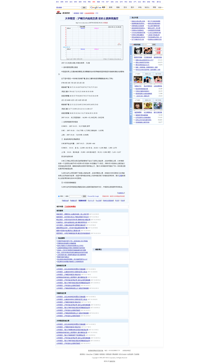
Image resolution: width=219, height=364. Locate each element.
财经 (75, 1)
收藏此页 (73, 200)
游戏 (112, 1)
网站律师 (115, 354)
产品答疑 (136, 354)
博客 (89, 1)
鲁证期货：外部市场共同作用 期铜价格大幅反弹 (73, 220)
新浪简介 (82, 354)
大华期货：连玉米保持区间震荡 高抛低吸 (71, 269)
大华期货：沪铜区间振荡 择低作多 (68, 274)
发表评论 (121, 193)
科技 (84, 1)
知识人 (147, 7)
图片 (132, 7)
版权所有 (112, 361)
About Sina (89, 354)
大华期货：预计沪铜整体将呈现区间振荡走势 (72, 330)
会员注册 (130, 354)
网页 (61, 196)
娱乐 (71, 1)
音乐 (125, 7)
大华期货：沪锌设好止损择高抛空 (68, 285)
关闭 (122, 200)
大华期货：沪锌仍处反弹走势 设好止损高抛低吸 (73, 280)
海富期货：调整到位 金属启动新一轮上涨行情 (72, 214)
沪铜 (120, 176)
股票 (80, 1)
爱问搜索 (59, 7)
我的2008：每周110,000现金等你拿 (113, 196)
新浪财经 (76, 13)
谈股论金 (65, 200)
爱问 (144, 1)
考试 (125, 1)
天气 (135, 1)
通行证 (159, 1)
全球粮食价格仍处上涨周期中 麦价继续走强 (71, 277)
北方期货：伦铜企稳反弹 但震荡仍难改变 (71, 225)
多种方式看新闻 (108, 200)
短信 (139, 1)
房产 (107, 1)
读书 (121, 1)
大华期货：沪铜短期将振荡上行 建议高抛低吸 (72, 288)
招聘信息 (109, 354)
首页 (57, 1)
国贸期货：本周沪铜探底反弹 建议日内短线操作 (73, 233)
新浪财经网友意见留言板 (95, 350)
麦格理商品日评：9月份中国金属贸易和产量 (71, 228)
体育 (66, 1)
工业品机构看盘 (89, 13)
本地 (139, 7)
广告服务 (96, 354)
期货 (81, 13)
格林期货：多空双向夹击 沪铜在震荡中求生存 (72, 217)
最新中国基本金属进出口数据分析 (68, 230)
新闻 (62, 1)
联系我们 (102, 354)
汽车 (103, 1)
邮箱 (148, 1)
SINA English (122, 354)
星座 (130, 1)
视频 (98, 1)
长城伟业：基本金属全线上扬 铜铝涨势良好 (71, 222)
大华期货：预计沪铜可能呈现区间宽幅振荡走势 (73, 283)
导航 (153, 1)
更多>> (160, 7)
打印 (117, 200)
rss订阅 (98, 200)
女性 (116, 1)
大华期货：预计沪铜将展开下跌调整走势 (70, 335)
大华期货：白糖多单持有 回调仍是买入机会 (71, 272)
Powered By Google (93, 196)
